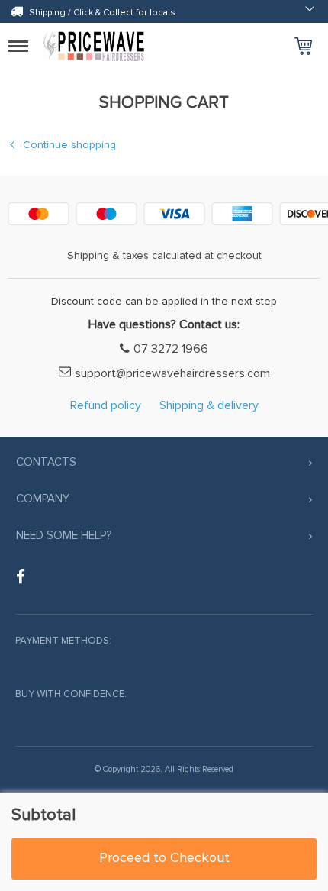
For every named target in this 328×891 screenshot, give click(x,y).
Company (42, 498)
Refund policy (105, 405)
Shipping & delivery (209, 405)
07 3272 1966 (170, 349)
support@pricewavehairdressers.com (172, 373)
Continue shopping (69, 144)
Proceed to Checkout (164, 857)
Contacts (46, 462)
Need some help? (63, 535)
